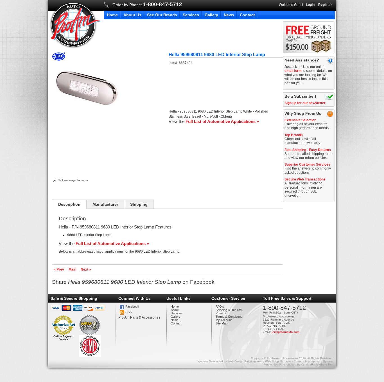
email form (293, 71)
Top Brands (293, 135)
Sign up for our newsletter (305, 103)
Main (72, 269)
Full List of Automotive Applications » (222, 121)
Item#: (174, 63)
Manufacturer (105, 204)
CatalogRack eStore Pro (317, 364)
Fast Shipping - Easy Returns (307, 150)
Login (310, 5)
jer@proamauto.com (285, 331)
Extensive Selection (300, 120)
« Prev (59, 269)
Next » (86, 269)
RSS (128, 312)
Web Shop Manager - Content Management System (299, 361)
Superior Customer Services (307, 164)
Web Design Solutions (242, 361)
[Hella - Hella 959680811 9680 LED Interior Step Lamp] (58, 59)
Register (325, 5)
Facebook (132, 306)
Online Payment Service (63, 338)
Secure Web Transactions (305, 179)
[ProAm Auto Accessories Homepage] (75, 25)
